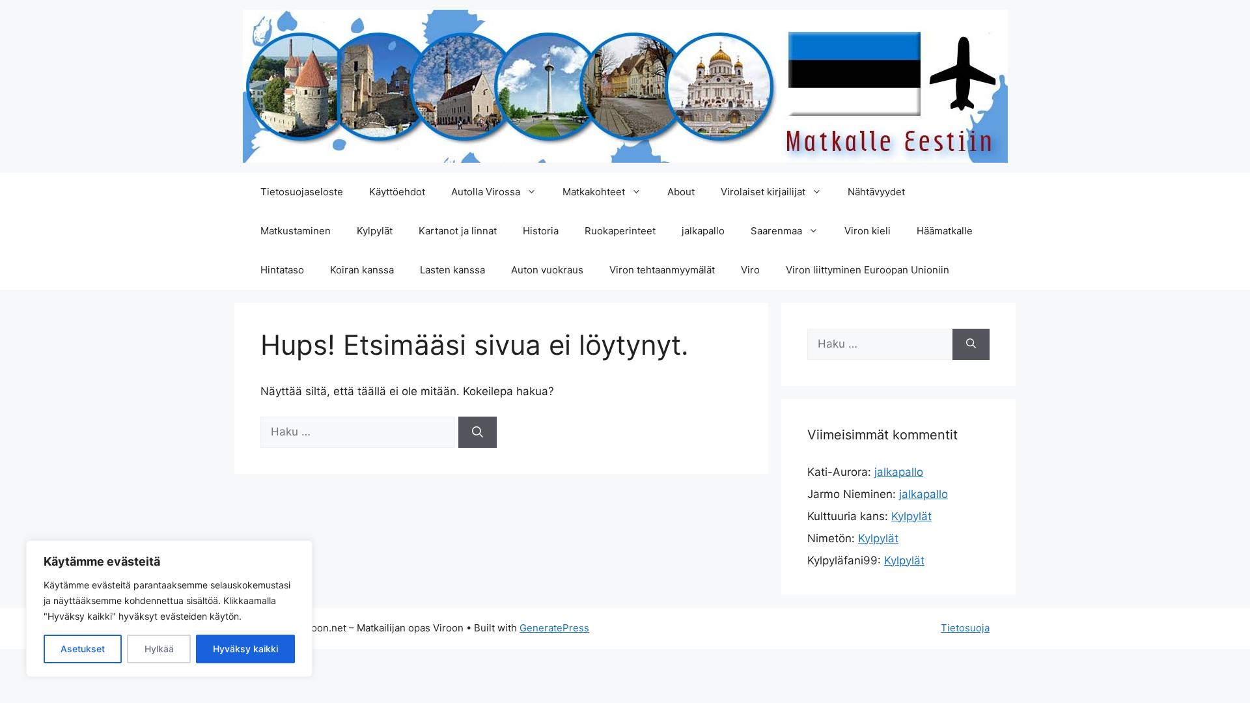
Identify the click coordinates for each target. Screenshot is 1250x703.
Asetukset (83, 648)
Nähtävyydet (876, 192)
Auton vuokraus (547, 270)
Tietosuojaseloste (301, 192)
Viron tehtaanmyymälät (662, 270)
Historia (541, 231)
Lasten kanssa (452, 270)
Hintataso (282, 270)
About (681, 192)
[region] (169, 608)
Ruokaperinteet (620, 231)
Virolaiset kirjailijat (763, 192)
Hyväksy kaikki (245, 648)
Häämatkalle (945, 231)
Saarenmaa (776, 231)
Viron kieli (867, 231)
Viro (750, 270)
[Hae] (477, 432)
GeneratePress (554, 628)
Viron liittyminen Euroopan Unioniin (867, 270)
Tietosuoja (965, 628)
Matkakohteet (593, 192)
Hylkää (159, 648)
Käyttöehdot (397, 192)
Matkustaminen (295, 231)
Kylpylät (375, 231)
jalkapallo (703, 231)
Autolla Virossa (485, 192)
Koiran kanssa (362, 270)
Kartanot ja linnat (458, 231)
